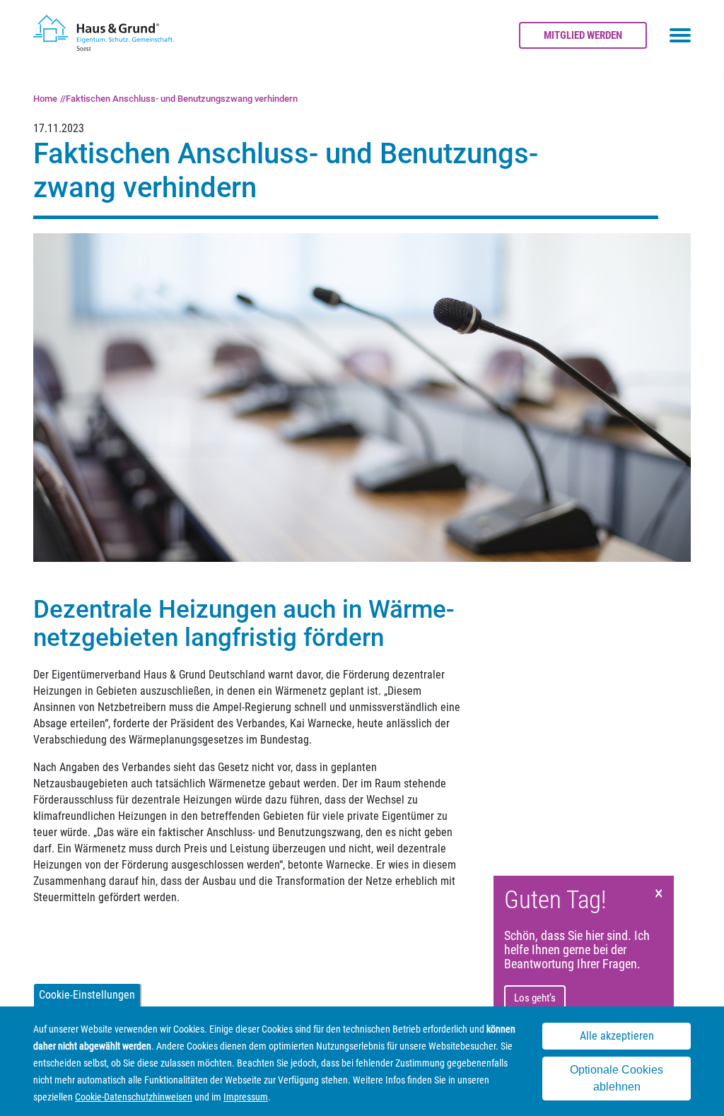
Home (45, 98)
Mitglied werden (583, 35)
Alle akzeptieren (617, 1035)
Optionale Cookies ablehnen (616, 1078)
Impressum (245, 1097)
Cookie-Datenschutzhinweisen (133, 1097)
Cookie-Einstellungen (87, 995)
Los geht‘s (535, 998)
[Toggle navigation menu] (680, 35)
